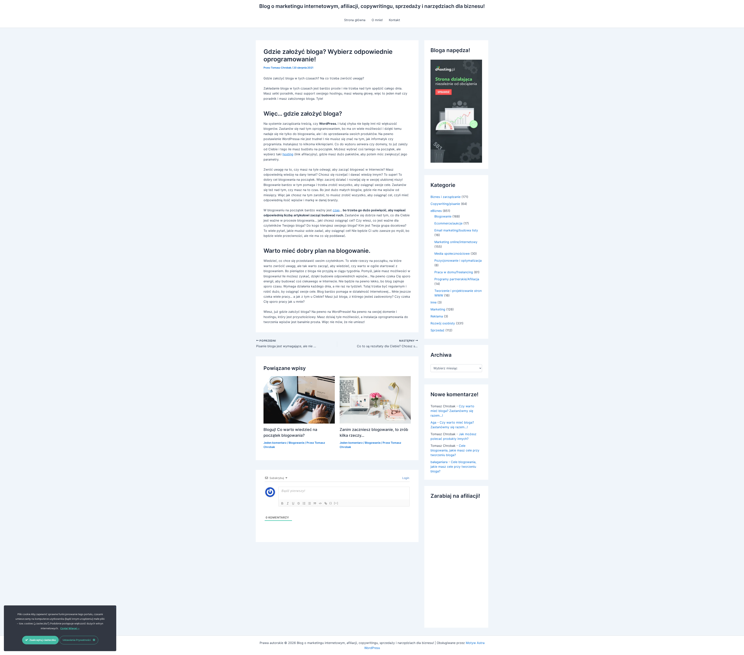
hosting (287, 154)
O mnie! (377, 20)
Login (405, 478)
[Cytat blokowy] (315, 503)
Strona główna (354, 20)
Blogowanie (296, 442)
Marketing (438, 309)
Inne (434, 302)
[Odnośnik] (325, 503)
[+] (336, 503)
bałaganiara (439, 462)
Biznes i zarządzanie (446, 197)
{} (330, 503)
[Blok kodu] (320, 503)
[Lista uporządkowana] (304, 503)
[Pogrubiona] (282, 503)
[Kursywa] (287, 503)
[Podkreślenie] (293, 503)
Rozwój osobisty (443, 323)
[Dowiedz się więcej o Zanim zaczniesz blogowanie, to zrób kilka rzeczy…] (375, 399)
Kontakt (394, 20)
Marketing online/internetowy (455, 242)
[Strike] (298, 503)
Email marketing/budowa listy (456, 230)
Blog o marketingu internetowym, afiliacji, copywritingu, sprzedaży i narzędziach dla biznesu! (372, 6)
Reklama (437, 316)
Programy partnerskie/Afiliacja (456, 279)
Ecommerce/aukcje (448, 223)
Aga (433, 422)
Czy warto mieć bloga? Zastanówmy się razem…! (452, 410)
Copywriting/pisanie (445, 204)
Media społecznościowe (452, 253)
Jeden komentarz (275, 442)
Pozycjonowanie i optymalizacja (458, 260)
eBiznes (436, 211)
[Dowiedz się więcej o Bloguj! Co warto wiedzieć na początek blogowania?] (299, 399)
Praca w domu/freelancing (453, 272)
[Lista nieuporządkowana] (309, 503)
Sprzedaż (437, 330)
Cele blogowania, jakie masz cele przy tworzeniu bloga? (455, 450)
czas (336, 210)
